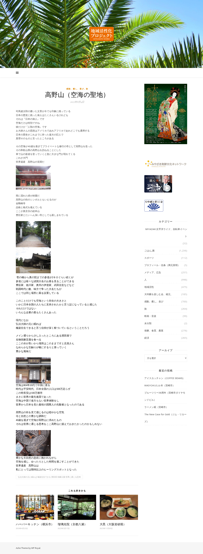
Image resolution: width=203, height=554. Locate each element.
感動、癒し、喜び (75, 88)
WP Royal (35, 548)
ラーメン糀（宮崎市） (156, 407)
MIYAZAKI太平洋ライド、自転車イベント (166, 232)
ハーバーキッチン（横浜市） (35, 524)
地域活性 (149, 286)
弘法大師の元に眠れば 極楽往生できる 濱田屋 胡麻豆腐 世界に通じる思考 (49, 477)
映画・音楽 (150, 316)
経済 (146, 337)
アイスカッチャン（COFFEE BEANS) (163, 378)
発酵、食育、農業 (153, 330)
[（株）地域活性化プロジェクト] (101, 34)
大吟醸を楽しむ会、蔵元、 (158, 294)
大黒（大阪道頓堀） (113, 524)
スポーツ (149, 257)
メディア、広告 (152, 272)
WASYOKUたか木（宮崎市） (159, 385)
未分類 (147, 323)
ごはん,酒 (149, 250)
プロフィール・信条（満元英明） (162, 265)
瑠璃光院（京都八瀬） (72, 524)
